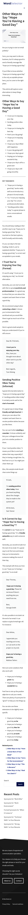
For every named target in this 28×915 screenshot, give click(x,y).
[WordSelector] (12, 3)
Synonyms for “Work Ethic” (13, 799)
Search (6, 780)
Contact (19, 881)
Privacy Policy (6, 904)
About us (7, 881)
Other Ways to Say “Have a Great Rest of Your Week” (16, 752)
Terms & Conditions (17, 904)
